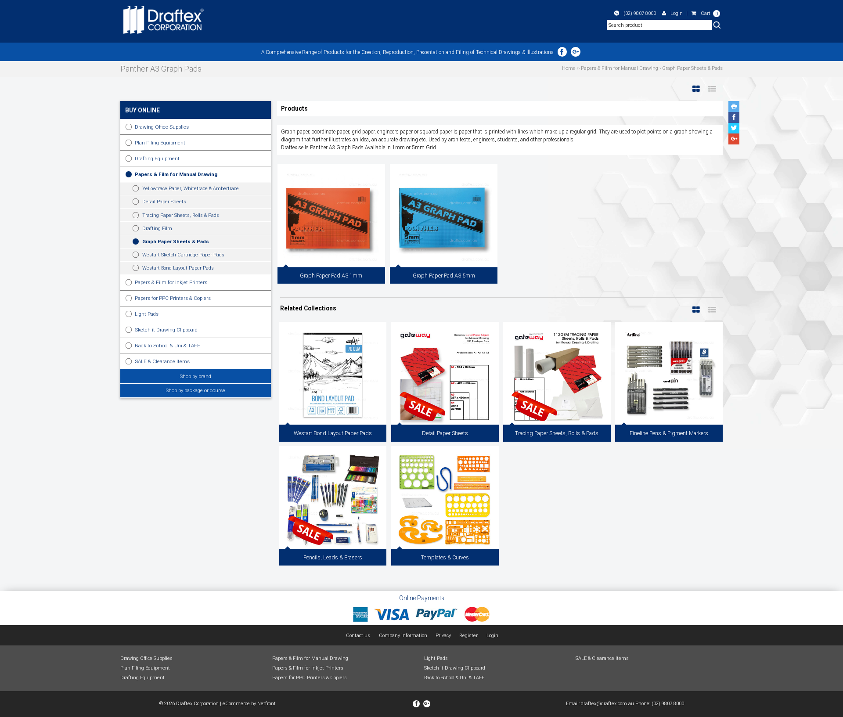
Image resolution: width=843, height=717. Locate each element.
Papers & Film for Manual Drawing (176, 174)
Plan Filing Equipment (160, 143)
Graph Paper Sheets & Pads (175, 242)
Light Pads (147, 314)
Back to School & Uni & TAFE (167, 345)
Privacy (443, 635)
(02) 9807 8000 (639, 13)
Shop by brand (195, 376)
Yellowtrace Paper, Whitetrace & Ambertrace (190, 188)
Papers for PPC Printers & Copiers (173, 298)
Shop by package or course (195, 390)
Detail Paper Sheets (164, 202)
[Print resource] (733, 106)
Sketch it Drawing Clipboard (166, 330)
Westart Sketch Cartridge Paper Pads (183, 255)
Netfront (266, 703)
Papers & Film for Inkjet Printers (171, 282)
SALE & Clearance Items (162, 361)
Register (468, 635)
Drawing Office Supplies (162, 127)
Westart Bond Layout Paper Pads (178, 268)
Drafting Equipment (157, 158)
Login (676, 13)
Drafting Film (157, 228)
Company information (403, 635)
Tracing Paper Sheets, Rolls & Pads (180, 215)
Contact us (358, 635)
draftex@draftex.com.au (607, 703)
